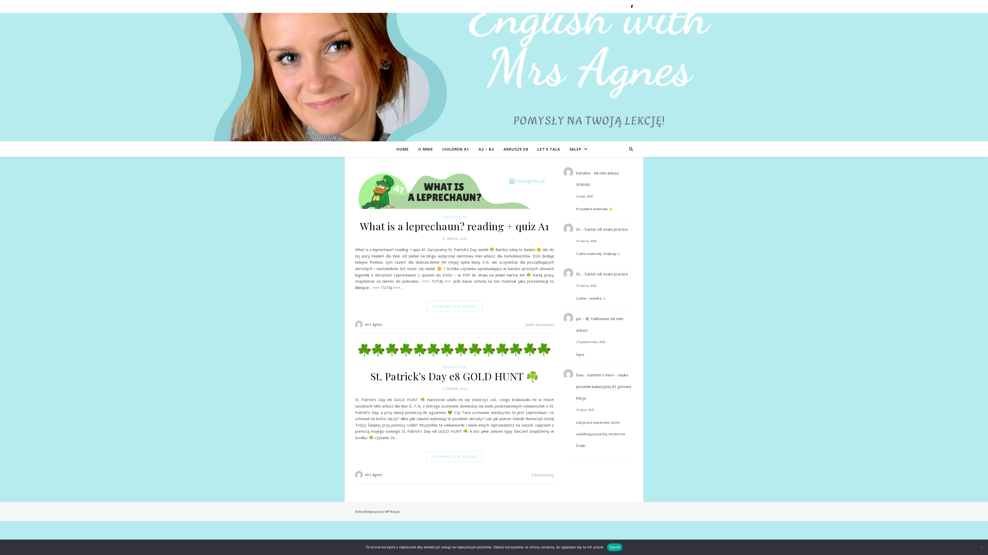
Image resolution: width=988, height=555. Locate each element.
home (402, 149)
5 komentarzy (542, 474)
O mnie (425, 149)
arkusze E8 (516, 149)
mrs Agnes (374, 324)
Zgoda (615, 547)
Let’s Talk (548, 149)
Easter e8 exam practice (606, 229)
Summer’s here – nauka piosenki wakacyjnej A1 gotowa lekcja (603, 386)
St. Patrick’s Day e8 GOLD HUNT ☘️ (454, 376)
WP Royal (392, 511)
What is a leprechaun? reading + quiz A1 (454, 226)
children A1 (455, 149)
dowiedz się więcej (454, 306)
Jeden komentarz (540, 324)
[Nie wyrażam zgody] (981, 547)
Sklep (575, 149)
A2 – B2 (486, 149)
